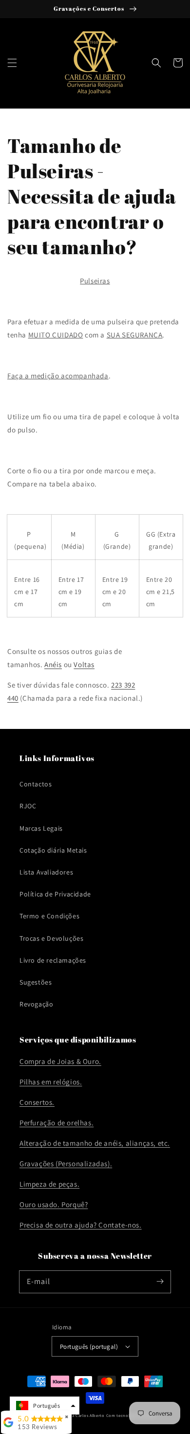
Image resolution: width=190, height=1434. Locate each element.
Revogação (36, 1004)
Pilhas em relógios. (50, 1081)
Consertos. (37, 1102)
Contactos (35, 784)
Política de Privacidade (55, 894)
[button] (12, 63)
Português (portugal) (89, 1346)
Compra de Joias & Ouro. (60, 1061)
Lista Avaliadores (46, 872)
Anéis (53, 664)
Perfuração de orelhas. (56, 1122)
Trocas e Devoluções (51, 938)
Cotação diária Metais (53, 850)
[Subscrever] (160, 1281)
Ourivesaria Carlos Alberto (78, 1415)
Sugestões (35, 982)
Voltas (84, 664)
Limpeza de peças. (49, 1184)
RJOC (27, 805)
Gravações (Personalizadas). (65, 1163)
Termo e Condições (49, 916)
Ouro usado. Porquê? (53, 1204)
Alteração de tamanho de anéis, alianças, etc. (94, 1143)
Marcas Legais (41, 828)
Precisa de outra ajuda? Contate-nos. (80, 1224)
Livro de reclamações (52, 960)
